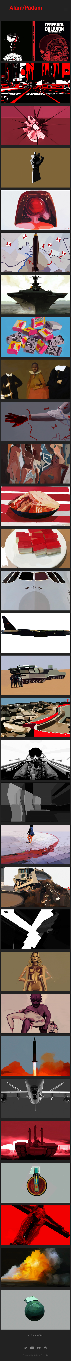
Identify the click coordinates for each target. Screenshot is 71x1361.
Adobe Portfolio (41, 1355)
